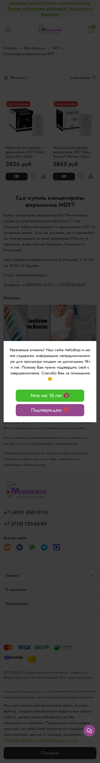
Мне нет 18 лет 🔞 (50, 395)
